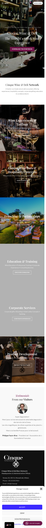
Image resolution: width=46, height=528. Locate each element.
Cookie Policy (17, 524)
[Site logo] (22, 3)
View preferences (22, 519)
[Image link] (13, 461)
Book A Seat (38, 3)
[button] (41, 489)
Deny (22, 513)
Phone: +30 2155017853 (11, 481)
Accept (22, 507)
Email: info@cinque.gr (10, 483)
